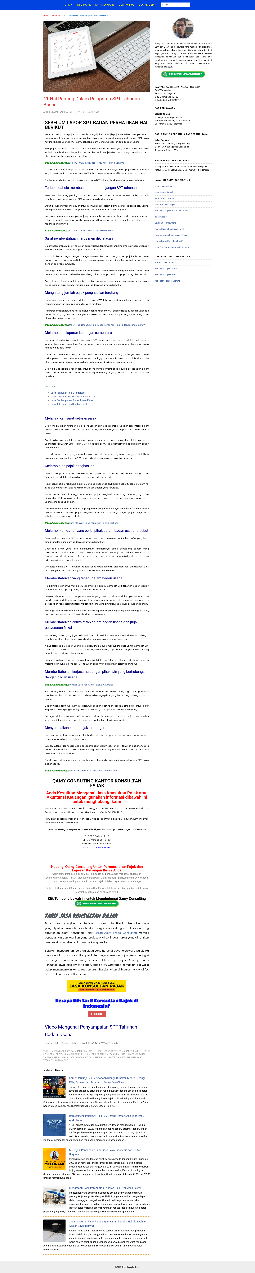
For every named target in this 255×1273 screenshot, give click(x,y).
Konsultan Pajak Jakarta (166, 268)
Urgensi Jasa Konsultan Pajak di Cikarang (91, 685)
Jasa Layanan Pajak (164, 186)
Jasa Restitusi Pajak (164, 192)
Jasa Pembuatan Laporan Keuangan (172, 247)
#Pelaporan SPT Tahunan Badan (88, 1057)
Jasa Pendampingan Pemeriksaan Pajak (72, 400)
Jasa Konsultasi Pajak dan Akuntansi (70, 396)
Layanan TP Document (165, 223)
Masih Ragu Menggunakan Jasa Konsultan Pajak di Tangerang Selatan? (107, 325)
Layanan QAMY (105, 4)
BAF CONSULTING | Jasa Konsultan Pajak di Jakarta (96, 163)
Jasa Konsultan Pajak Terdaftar (67, 392)
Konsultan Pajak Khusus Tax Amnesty (172, 210)
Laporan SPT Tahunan (72, 112)
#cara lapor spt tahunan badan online (118, 1051)
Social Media (147, 4)
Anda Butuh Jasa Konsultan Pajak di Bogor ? (92, 230)
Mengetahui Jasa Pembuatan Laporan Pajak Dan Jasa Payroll (105, 1187)
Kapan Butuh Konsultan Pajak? (169, 241)
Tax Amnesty (161, 217)
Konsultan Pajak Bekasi (165, 274)
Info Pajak (84, 4)
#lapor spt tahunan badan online (106, 1054)
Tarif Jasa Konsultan (164, 198)
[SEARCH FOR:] (175, 5)
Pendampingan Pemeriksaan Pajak (171, 235)
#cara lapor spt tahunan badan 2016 (73, 1051)
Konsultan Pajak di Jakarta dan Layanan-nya (93, 770)
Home (45, 15)
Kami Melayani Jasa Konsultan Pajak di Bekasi (93, 523)
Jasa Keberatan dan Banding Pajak (69, 404)
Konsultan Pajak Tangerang (167, 281)
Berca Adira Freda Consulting (116, 932)
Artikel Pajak (57, 15)
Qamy (68, 4)
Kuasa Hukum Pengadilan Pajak (169, 229)
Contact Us (126, 4)
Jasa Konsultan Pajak (165, 204)
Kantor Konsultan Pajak (166, 262)
